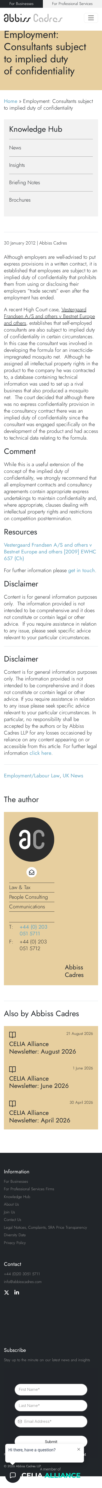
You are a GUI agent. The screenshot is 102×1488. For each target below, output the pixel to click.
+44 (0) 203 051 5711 (33, 930)
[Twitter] (6, 1292)
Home (10, 101)
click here (40, 753)
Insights (17, 165)
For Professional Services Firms (29, 1189)
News (15, 147)
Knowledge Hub (17, 1197)
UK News (73, 775)
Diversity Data (15, 1235)
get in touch (81, 570)
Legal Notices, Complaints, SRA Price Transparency (45, 1227)
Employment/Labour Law (32, 775)
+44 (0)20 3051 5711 (22, 1274)
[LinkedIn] (16, 1292)
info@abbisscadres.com (23, 1282)
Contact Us (12, 1219)
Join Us (9, 1212)
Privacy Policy (15, 1243)
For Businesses (21, 3)
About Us (11, 1204)
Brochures (20, 200)
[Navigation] (91, 18)
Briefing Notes (24, 182)
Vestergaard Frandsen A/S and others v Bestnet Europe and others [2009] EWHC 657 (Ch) (50, 551)
